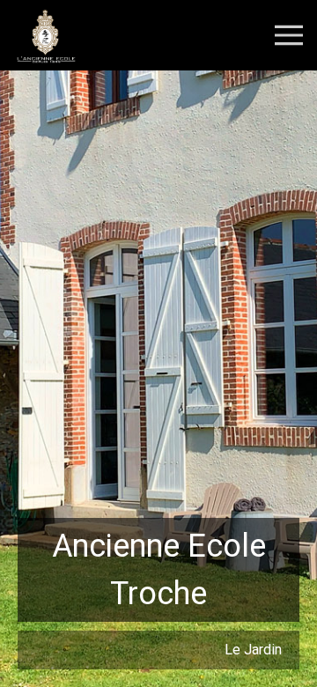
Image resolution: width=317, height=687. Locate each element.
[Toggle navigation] (289, 33)
